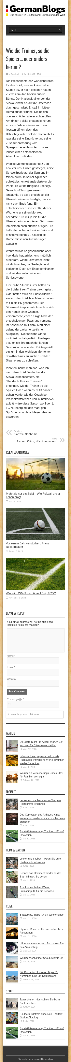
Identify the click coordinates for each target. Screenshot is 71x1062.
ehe (15, 212)
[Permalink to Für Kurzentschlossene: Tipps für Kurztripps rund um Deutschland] (12, 981)
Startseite (22, 1059)
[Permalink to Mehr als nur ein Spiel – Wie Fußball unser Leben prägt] (35, 489)
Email (10, 667)
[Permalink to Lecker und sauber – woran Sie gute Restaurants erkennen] (12, 809)
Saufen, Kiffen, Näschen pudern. (37, 440)
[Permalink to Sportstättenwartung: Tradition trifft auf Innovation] (12, 840)
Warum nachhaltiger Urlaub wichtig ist (41, 957)
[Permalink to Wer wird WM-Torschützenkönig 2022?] (35, 588)
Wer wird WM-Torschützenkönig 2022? (31, 593)
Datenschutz (47, 1059)
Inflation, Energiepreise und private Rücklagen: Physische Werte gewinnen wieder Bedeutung (42, 760)
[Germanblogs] (35, 13)
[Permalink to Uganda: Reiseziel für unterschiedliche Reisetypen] (12, 938)
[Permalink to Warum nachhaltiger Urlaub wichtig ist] (12, 967)
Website (11, 678)
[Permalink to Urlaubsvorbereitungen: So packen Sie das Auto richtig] (12, 952)
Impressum (34, 1059)
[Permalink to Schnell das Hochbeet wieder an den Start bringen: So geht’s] (12, 882)
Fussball (15, 74)
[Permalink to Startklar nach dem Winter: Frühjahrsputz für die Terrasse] (12, 896)
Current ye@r (15, 699)
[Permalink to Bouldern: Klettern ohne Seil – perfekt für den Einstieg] (12, 1023)
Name (10, 655)
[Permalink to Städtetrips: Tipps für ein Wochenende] (12, 923)
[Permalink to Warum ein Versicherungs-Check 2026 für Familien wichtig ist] (12, 782)
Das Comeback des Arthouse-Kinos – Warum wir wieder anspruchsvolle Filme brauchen (42, 818)
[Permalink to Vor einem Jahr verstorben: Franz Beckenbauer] (35, 538)
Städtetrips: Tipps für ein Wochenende (42, 914)
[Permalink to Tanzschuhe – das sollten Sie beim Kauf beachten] (12, 1008)
